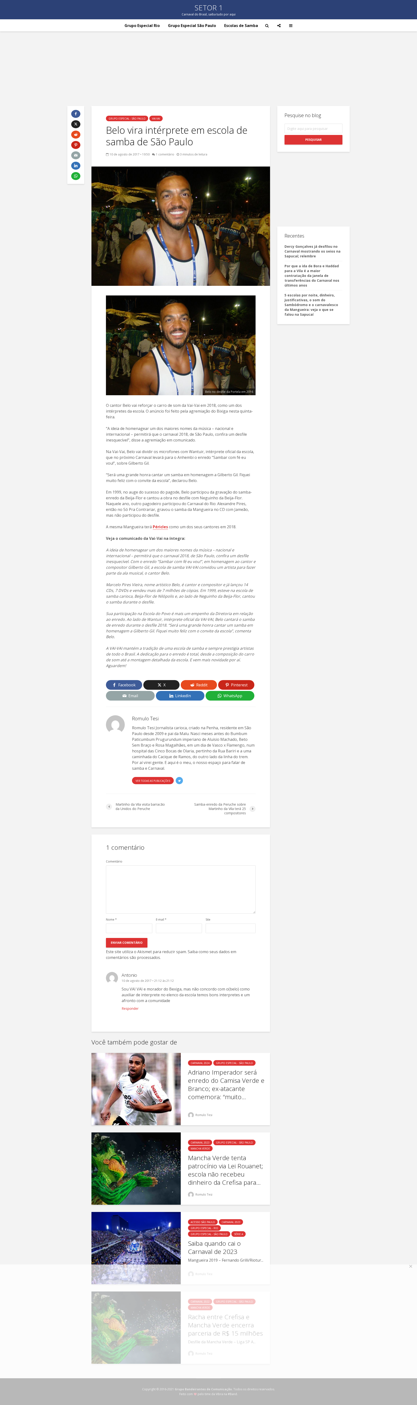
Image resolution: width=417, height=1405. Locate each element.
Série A (238, 1234)
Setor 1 (209, 8)
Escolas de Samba (241, 25)
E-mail (161, 919)
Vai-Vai (156, 118)
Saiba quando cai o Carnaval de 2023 (214, 1247)
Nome (111, 919)
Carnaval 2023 (200, 1142)
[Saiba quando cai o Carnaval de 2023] (136, 1248)
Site (208, 919)
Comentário (114, 861)
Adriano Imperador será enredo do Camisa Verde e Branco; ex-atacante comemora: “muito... (226, 1084)
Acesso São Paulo (203, 1222)
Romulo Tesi (203, 1115)
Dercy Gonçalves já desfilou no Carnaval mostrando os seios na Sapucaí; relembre (313, 251)
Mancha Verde (200, 1148)
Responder (130, 1008)
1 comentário (165, 154)
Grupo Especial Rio (142, 25)
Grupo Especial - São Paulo (127, 118)
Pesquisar (313, 140)
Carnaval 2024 (200, 1063)
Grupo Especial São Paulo (192, 25)
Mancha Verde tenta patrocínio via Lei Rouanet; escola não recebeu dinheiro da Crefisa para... (225, 1170)
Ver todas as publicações (153, 781)
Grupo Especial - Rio (204, 1228)
